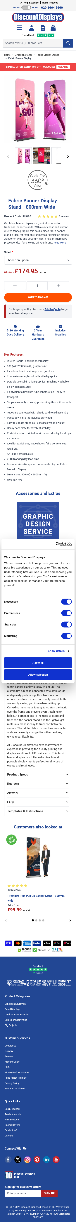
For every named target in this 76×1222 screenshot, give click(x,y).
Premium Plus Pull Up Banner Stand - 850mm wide (36, 898)
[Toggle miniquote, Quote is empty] (43, 27)
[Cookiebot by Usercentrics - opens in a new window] (55, 544)
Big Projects (11, 1025)
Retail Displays (12, 1009)
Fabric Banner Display (19, 58)
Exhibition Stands (23, 54)
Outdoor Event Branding (17, 1014)
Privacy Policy (12, 1083)
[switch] (66, 613)
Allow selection (38, 674)
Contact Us (10, 1045)
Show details (56, 650)
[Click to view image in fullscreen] (38, 109)
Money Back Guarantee (17, 1072)
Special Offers (12, 1125)
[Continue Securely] (68, 156)
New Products (12, 1119)
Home (7, 54)
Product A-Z (11, 1130)
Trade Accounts (13, 1114)
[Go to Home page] (38, 16)
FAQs (7, 1067)
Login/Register (12, 1109)
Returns (9, 1056)
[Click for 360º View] (38, 180)
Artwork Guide (12, 1061)
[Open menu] (19, 27)
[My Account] (31, 27)
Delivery (9, 1051)
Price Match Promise (16, 1077)
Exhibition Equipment (15, 1003)
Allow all (38, 662)
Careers (9, 1135)
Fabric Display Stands (48, 54)
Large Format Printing (16, 1019)
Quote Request (50, 2)
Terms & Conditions (15, 1088)
